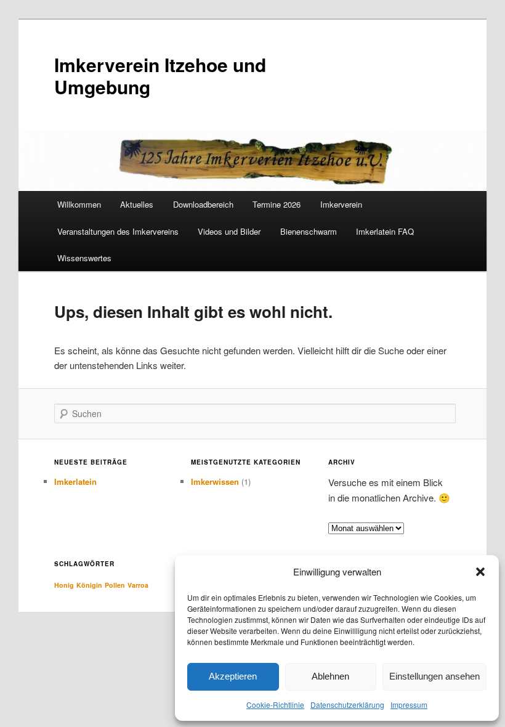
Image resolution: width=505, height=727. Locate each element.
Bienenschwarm (308, 231)
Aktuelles (136, 204)
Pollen (115, 585)
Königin (89, 585)
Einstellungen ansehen (434, 676)
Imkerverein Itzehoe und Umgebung (160, 75)
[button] (480, 572)
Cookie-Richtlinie (275, 704)
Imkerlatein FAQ (385, 231)
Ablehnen (330, 676)
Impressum (408, 704)
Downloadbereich (203, 204)
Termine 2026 (276, 204)
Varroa (137, 585)
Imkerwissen (215, 481)
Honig (64, 585)
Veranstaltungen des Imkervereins (118, 231)
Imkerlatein (75, 481)
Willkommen (79, 204)
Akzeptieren (233, 676)
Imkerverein (341, 204)
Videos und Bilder (229, 231)
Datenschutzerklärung (347, 704)
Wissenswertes (84, 258)
